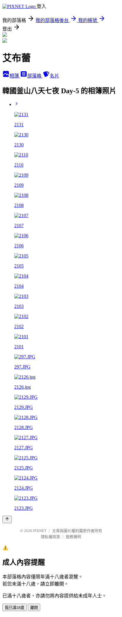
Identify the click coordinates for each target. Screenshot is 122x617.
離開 (34, 607)
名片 (54, 75)
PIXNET (39, 531)
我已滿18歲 (14, 607)
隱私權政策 (50, 536)
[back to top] (7, 519)
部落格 (35, 75)
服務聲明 (73, 536)
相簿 (14, 75)
